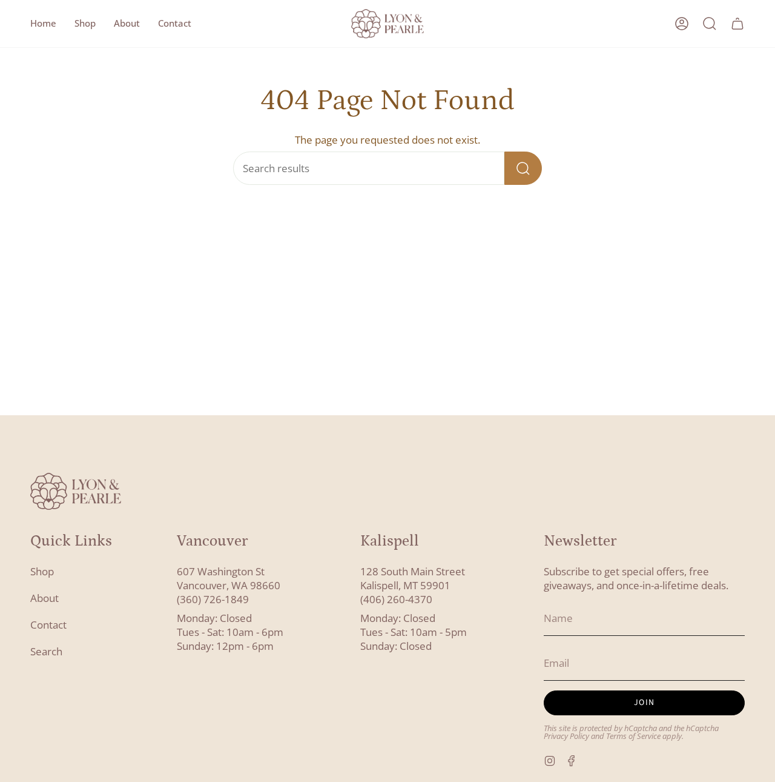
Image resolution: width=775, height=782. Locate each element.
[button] (85, 23)
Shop (42, 571)
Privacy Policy (566, 736)
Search (46, 651)
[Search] (523, 168)
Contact (48, 625)
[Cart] (737, 23)
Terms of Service (633, 736)
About (44, 598)
